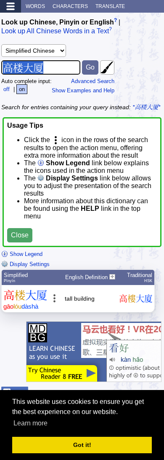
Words (35, 6)
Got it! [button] (82, 444)
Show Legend (25, 254)
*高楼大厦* (146, 107)
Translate (110, 6)
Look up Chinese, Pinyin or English (57, 22)
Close (20, 235)
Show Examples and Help (83, 90)
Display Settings (29, 264)
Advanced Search (92, 81)
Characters (70, 6)
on (22, 89)
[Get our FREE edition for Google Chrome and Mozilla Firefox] (93, 377)
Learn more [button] (30, 423)
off (6, 89)
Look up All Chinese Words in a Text (55, 31)
